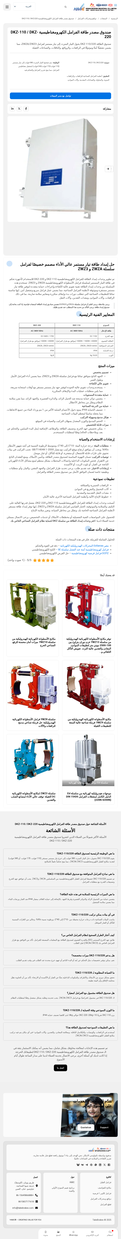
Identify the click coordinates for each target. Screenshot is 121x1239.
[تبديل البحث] (65, 7)
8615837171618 (26, 1201)
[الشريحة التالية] (108, 169)
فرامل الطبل (105, 1182)
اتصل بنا (60, 1068)
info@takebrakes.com (22, 1208)
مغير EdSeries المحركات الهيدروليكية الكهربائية (84, 545)
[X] (19, 108)
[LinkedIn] (12, 108)
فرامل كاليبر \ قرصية (102, 1193)
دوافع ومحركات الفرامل (87, 18)
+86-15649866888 (24, 1195)
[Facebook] (25, 108)
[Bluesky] (78, 1165)
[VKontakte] (82, 1165)
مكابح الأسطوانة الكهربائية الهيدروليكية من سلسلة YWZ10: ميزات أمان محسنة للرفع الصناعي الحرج (33, 642)
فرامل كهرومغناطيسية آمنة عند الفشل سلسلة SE (83, 549)
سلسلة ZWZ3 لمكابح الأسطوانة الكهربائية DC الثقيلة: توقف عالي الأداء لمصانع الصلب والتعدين (33, 796)
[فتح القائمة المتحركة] (7, 7)
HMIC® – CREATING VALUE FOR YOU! (25, 1220)
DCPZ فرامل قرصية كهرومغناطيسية (90, 553)
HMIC (72, 1182)
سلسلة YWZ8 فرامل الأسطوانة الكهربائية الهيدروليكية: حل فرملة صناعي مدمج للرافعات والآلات (33, 722)
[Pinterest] (91, 1165)
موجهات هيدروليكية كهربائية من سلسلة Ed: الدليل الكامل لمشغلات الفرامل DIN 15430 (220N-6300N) (88, 796)
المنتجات (103, 18)
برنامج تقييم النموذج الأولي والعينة (63, 1189)
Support (104, 1127)
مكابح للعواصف (104, 1188)
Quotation (86, 1127)
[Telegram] (87, 1165)
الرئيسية (114, 18)
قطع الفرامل (105, 1204)
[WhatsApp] (96, 1165)
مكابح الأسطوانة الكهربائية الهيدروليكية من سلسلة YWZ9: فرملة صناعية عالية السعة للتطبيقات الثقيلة (89, 722)
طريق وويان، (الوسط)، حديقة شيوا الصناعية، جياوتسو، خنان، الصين (24, 1185)
